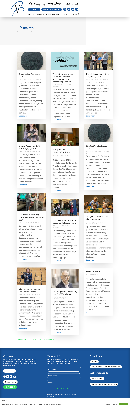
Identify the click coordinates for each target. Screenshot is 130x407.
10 (40, 339)
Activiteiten (65, 84)
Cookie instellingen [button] (112, 404)
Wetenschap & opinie (52, 14)
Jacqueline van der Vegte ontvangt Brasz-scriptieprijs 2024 (31, 217)
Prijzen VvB (37, 79)
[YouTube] (76, 9)
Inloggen (94, 362)
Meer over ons (9, 371)
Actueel (39, 14)
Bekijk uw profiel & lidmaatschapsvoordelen (106, 367)
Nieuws (30, 79)
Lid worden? (34, 9)
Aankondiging (98, 151)
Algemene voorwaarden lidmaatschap (104, 384)
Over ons (31, 14)
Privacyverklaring (97, 378)
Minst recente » (50, 339)
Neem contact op (10, 382)
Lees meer (23, 116)
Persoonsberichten (59, 298)
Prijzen (65, 14)
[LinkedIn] (68, 9)
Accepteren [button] (123, 404)
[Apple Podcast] (64, 9)
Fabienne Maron (93, 271)
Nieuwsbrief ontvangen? (51, 9)
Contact (74, 14)
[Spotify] (72, 9)
